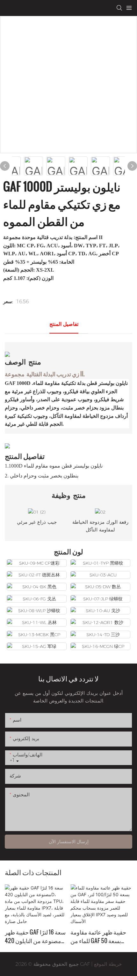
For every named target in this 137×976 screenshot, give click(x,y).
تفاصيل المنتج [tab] (63, 324)
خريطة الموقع (107, 964)
